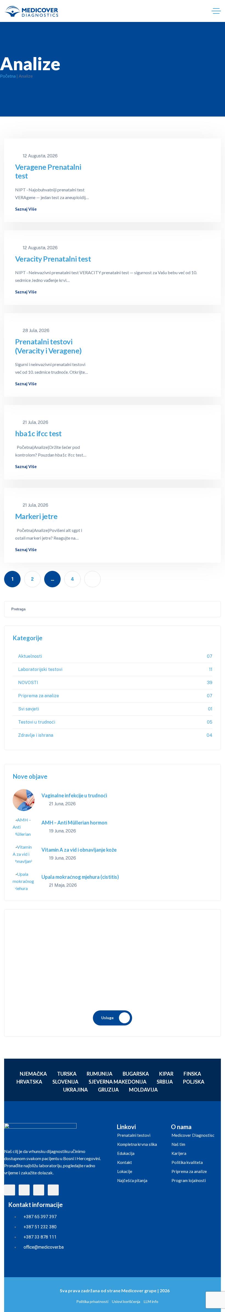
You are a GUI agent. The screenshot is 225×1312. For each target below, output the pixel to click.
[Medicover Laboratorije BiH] (31, 11)
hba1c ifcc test (38, 433)
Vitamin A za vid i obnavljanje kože (79, 850)
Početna (8, 75)
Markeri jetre (36, 516)
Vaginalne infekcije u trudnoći (74, 795)
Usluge (107, 1017)
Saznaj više (26, 209)
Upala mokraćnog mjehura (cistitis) (80, 877)
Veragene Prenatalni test (48, 171)
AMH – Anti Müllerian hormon (74, 823)
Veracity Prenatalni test (53, 258)
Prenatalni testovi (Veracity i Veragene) (48, 346)
